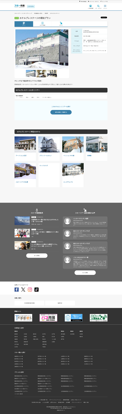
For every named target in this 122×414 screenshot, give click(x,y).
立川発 (16, 346)
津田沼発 (44, 344)
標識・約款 (86, 402)
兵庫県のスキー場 (19, 364)
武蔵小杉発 (35, 339)
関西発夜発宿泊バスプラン (67, 381)
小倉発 (81, 334)
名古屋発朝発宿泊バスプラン (67, 386)
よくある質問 (46, 402)
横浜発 (34, 334)
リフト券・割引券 (19, 394)
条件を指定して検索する (61, 112)
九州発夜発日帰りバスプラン (44, 391)
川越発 (25, 336)
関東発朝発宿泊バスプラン (67, 376)
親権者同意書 (66, 399)
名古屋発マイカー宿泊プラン (21, 388)
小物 (32, 236)
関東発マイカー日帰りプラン (44, 378)
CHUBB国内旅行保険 (29, 303)
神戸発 (62, 339)
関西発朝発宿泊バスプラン (90, 381)
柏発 (43, 336)
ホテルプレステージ (54, 13)
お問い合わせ (53, 402)
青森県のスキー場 (19, 356)
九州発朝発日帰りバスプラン (21, 391)
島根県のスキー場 (42, 364)
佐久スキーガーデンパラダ (81, 231)
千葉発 (43, 346)
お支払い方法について (76, 399)
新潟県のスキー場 (19, 361)
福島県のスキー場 (88, 356)
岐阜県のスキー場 (42, 361)
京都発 (62, 336)
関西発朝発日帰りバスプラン (21, 381)
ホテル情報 (42, 25)
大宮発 (25, 334)
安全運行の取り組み (36, 402)
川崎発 (34, 336)
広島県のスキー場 (65, 364)
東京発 (16, 336)
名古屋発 (72, 334)
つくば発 (54, 339)
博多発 (81, 336)
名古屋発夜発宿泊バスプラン (91, 386)
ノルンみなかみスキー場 (80, 257)
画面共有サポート (61, 410)
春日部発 (26, 344)
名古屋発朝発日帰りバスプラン (22, 386)
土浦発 (53, 341)
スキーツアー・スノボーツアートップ (23, 13)
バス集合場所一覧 (43, 399)
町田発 (16, 341)
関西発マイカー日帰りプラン (44, 383)
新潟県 (46, 13)
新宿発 (16, 334)
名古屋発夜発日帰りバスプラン (45, 386)
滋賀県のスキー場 (88, 361)
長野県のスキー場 (88, 358)
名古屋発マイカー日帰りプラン (45, 388)
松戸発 (43, 334)
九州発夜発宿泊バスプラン (90, 391)
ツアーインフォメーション (55, 399)
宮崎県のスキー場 (19, 366)
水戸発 (53, 334)
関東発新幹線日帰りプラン (90, 378)
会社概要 (68, 402)
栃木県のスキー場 (19, 358)
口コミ (61, 25)
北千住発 (17, 344)
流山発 (43, 339)
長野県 (32, 224)
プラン (23, 25)
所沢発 (25, 339)
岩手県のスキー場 (42, 356)
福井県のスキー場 (65, 361)
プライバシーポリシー (77, 402)
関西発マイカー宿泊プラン (21, 383)
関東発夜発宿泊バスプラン (90, 376)
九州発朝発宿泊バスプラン (67, 391)
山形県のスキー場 (65, 356)
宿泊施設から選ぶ (38, 13)
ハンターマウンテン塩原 (80, 218)
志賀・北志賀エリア (38, 224)
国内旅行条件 (61, 402)
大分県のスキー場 (88, 364)
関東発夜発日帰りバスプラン (44, 376)
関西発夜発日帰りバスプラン (44, 381)
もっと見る (37, 255)
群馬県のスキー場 (42, 358)
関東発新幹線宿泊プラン (66, 378)
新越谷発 (26, 341)
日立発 (53, 336)
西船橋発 (44, 341)
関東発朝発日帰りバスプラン (21, 376)
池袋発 (16, 339)
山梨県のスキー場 (65, 358)
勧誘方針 (60, 303)
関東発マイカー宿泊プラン (21, 378)
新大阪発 (63, 334)
